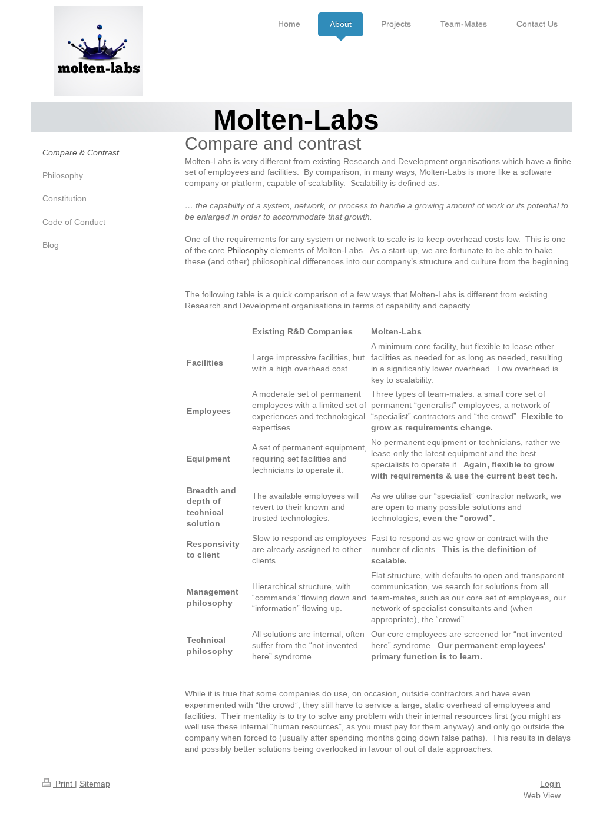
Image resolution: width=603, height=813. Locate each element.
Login (550, 783)
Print (64, 783)
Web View (542, 795)
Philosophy (247, 250)
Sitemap (94, 783)
